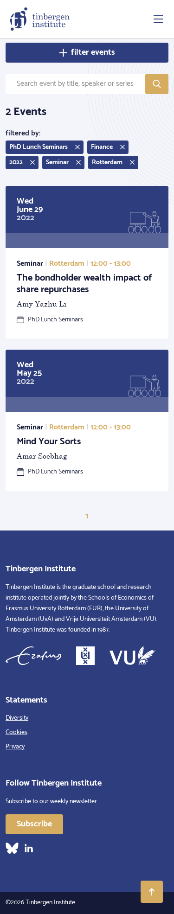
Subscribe (34, 824)
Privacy (15, 746)
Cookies (16, 732)
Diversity (17, 718)
